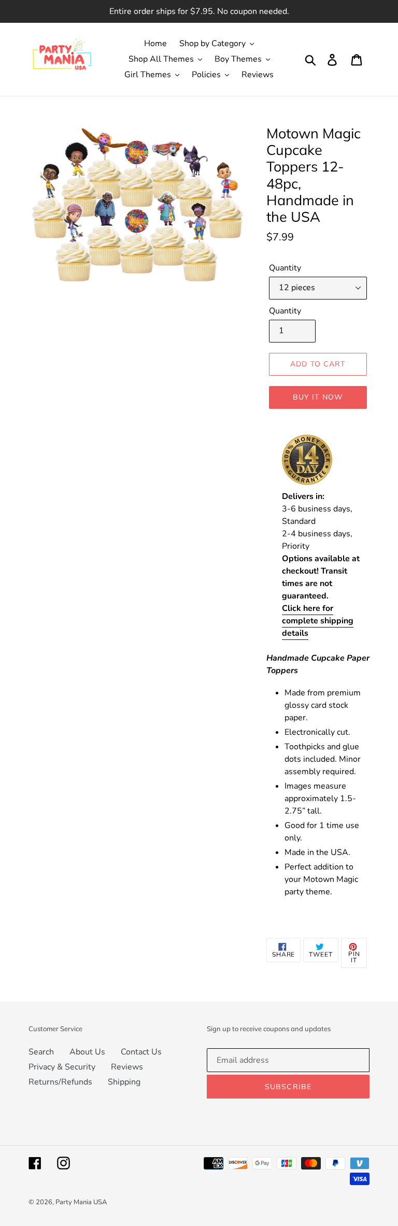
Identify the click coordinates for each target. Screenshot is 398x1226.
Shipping (124, 1082)
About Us (87, 1052)
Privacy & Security (62, 1067)
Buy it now (318, 397)
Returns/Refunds (60, 1082)
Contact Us (141, 1052)
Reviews (127, 1067)
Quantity (285, 268)
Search (41, 1052)
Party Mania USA (81, 1202)
